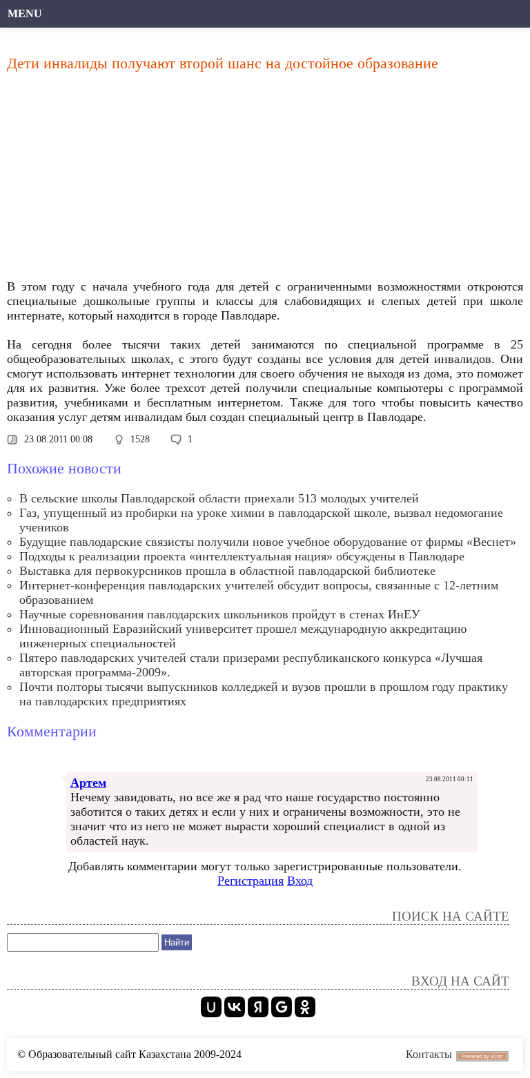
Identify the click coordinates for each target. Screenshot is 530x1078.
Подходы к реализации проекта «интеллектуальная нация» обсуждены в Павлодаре (241, 556)
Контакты (429, 1054)
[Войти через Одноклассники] (305, 1007)
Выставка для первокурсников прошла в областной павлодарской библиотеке (227, 571)
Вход (300, 881)
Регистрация (250, 881)
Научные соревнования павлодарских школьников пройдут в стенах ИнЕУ (219, 614)
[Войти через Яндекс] (258, 1007)
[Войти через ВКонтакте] (234, 1007)
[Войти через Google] (281, 1007)
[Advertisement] (265, 179)
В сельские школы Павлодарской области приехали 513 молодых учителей (219, 498)
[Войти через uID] (211, 1007)
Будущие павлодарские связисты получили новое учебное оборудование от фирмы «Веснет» (267, 542)
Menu (25, 13)
